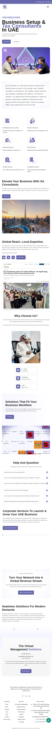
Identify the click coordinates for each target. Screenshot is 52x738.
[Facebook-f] (22, 696)
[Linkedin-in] (8, 257)
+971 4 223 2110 (26, 658)
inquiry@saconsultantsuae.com (26, 656)
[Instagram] (13, 257)
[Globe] (3, 257)
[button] (48, 6)
